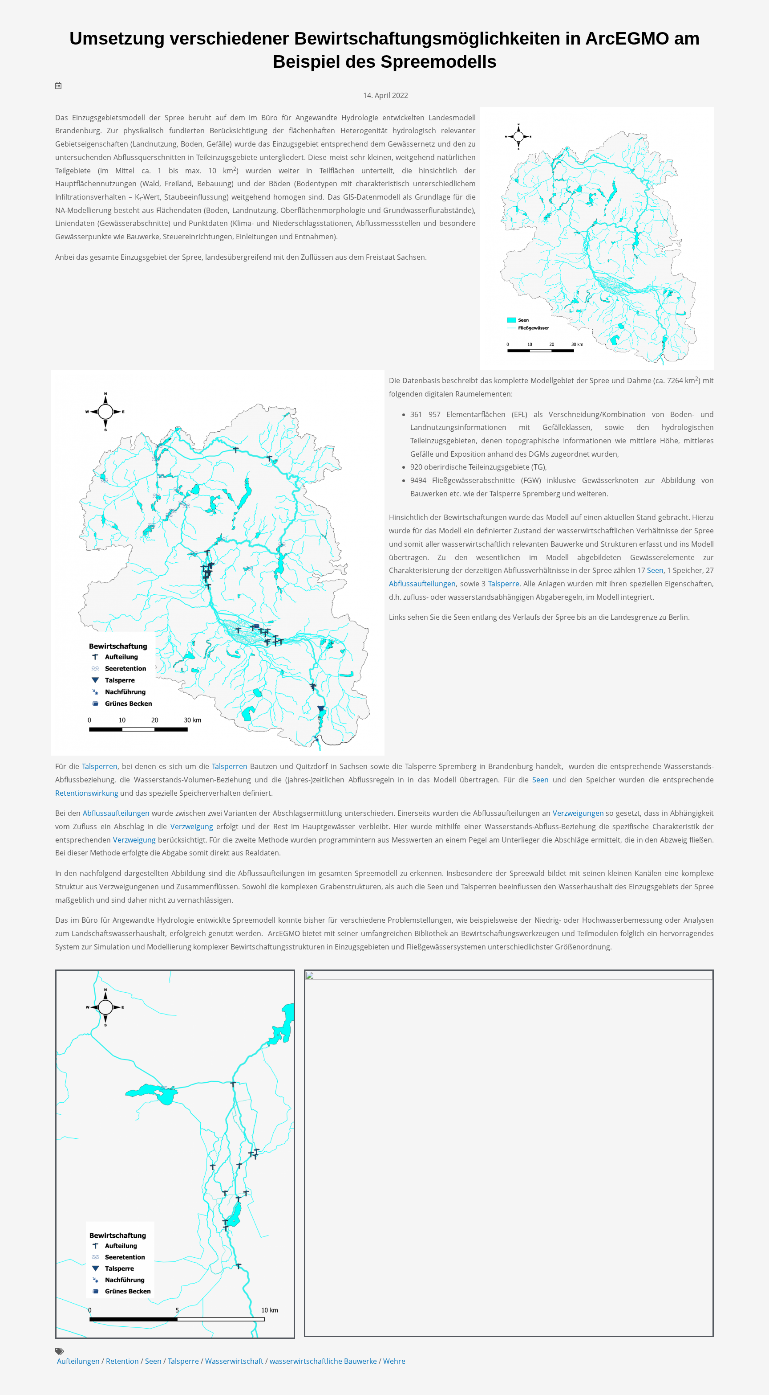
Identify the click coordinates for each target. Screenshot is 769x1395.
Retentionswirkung (86, 793)
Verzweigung (191, 826)
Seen (655, 570)
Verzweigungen (578, 813)
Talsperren (99, 766)
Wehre (394, 1361)
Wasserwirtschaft (234, 1361)
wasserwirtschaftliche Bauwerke (323, 1361)
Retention (122, 1361)
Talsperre (503, 584)
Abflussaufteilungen (422, 584)
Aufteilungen (78, 1361)
